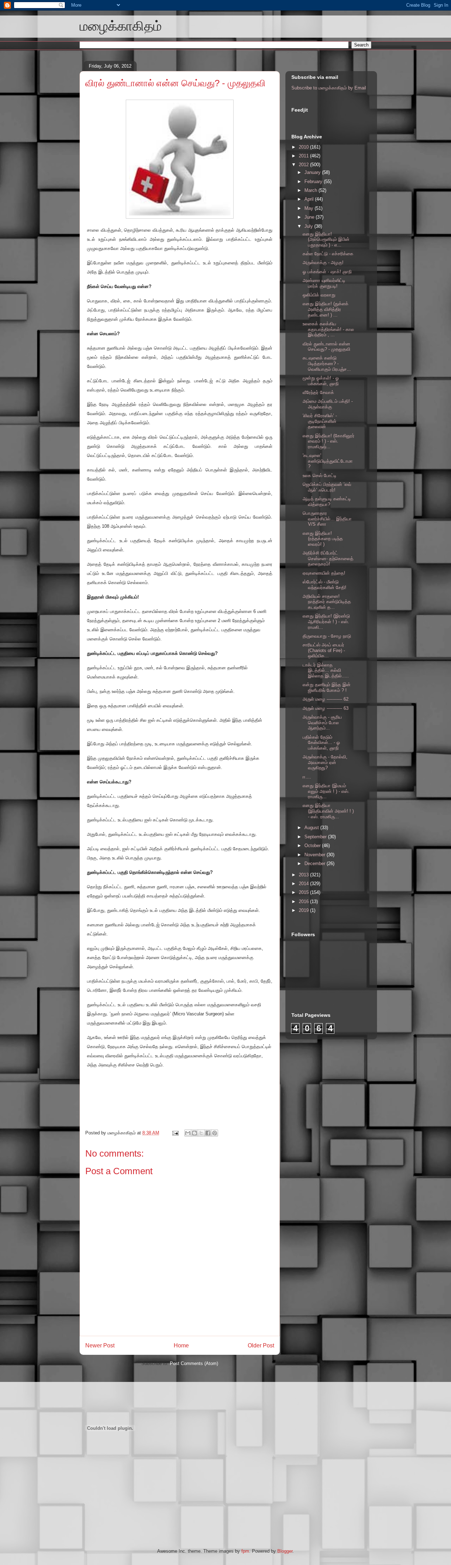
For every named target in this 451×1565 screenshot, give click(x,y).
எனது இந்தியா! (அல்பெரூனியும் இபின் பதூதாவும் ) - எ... (326, 239)
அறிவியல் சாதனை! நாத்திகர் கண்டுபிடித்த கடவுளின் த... (327, 602)
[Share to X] (201, 1133)
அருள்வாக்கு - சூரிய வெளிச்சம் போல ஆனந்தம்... (322, 722)
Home (181, 1345)
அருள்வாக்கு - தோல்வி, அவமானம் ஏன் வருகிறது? (325, 762)
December (315, 863)
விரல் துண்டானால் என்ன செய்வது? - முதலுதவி (175, 83)
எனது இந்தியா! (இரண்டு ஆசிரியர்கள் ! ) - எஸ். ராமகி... (326, 621)
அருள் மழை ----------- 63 (325, 708)
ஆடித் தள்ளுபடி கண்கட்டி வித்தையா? (327, 501)
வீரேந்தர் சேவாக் (318, 392)
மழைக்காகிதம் (121, 26)
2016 (304, 901)
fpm (245, 1551)
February (314, 181)
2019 (304, 910)
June (310, 217)
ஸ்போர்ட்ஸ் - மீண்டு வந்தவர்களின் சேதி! (324, 584)
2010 (304, 147)
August (312, 827)
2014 (304, 883)
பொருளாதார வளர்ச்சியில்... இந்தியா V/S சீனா (327, 519)
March (311, 190)
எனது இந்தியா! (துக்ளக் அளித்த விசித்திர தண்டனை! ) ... (325, 309)
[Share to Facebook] (207, 1133)
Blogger (284, 1551)
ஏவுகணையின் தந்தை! (324, 573)
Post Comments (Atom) (194, 1363)
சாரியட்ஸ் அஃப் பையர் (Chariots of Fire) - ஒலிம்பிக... (324, 650)
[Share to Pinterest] (214, 1133)
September (316, 836)
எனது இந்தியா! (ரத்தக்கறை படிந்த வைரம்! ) (323, 539)
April (309, 199)
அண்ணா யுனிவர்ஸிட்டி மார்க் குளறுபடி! (324, 283)
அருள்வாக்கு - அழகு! (323, 262)
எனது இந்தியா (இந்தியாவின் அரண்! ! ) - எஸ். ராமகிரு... (328, 811)
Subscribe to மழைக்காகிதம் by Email (328, 87)
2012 (304, 164)
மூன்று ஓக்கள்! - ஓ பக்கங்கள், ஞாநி (321, 380)
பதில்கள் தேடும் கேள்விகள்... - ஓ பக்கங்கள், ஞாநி (321, 742)
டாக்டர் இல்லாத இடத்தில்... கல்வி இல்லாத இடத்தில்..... (326, 670)
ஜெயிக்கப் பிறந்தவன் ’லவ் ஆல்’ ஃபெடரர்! (327, 487)
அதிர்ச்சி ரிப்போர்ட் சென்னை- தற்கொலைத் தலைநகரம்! (328, 558)
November (315, 854)
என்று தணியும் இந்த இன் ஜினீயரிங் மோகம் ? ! (327, 687)
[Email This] (187, 1133)
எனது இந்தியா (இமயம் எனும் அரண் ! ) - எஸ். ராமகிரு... (326, 791)
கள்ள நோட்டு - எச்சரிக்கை (328, 253)
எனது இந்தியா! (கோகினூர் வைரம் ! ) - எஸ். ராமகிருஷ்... (328, 441)
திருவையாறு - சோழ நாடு (327, 636)
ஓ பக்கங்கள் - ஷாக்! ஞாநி (327, 271)
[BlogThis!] (194, 1133)
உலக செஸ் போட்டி (319, 475)
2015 (304, 892)
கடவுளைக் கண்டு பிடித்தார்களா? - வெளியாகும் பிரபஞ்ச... (327, 363)
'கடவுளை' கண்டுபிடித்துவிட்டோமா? (328, 461)
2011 (304, 155)
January (313, 172)
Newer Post (100, 1345)
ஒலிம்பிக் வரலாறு (319, 295)
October (313, 845)
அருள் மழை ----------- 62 (325, 699)
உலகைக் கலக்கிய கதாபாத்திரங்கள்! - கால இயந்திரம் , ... (328, 329)
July (309, 226)
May (309, 208)
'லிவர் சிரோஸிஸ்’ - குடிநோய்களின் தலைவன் (320, 421)
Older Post (261, 1345)
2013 (304, 874)
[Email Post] (175, 1132)
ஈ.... (307, 777)
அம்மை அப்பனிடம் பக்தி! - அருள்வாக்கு (328, 404)
